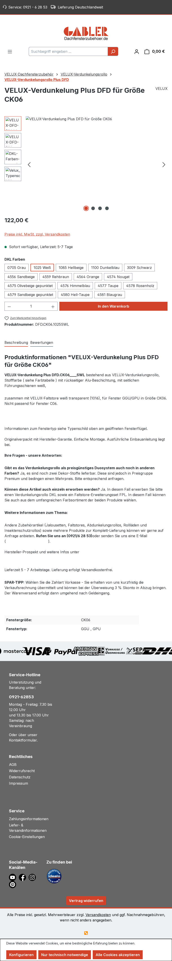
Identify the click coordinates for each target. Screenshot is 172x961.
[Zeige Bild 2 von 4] (93, 208)
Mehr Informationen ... (22, 948)
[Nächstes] (164, 164)
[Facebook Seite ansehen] (24, 877)
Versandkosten (98, 914)
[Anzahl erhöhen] (53, 306)
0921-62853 (21, 697)
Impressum (18, 783)
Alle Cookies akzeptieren (118, 955)
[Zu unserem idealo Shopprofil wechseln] (54, 876)
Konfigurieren (21, 955)
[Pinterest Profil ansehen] (13, 884)
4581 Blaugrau (109, 294)
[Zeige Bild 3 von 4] (100, 208)
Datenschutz (19, 777)
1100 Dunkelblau (105, 267)
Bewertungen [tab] (41, 342)
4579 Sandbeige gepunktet (30, 294)
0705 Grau (16, 267)
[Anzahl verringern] (9, 306)
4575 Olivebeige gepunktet (30, 285)
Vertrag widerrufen (86, 900)
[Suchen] (113, 51)
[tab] (16, 343)
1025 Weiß (42, 267)
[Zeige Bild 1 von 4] (86, 208)
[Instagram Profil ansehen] (33, 877)
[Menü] (9, 51)
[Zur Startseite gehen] (86, 33)
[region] (86, 164)
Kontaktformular (23, 740)
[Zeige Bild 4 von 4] (107, 208)
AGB (13, 764)
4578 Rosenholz (140, 285)
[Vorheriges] (29, 164)
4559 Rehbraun (55, 277)
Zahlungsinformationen (28, 819)
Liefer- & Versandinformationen (28, 828)
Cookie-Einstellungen (27, 836)
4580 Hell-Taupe (75, 294)
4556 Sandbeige (21, 277)
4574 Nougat (118, 277)
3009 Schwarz (139, 267)
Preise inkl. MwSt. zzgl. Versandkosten (37, 234)
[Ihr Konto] (136, 51)
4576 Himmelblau (75, 285)
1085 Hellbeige (71, 267)
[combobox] (68, 51)
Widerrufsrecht (22, 771)
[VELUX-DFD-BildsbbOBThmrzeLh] (96, 164)
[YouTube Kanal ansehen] (14, 877)
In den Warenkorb (113, 306)
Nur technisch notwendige (64, 955)
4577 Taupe (108, 285)
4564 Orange (88, 277)
